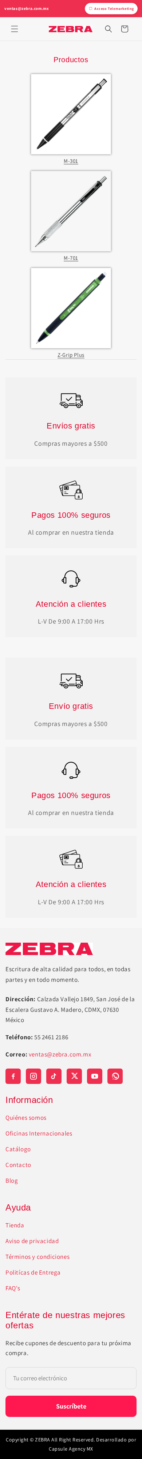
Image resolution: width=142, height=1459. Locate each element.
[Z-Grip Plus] (71, 308)
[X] (74, 1076)
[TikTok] (54, 1076)
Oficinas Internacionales (38, 1133)
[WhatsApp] (115, 1076)
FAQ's (12, 1288)
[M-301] (71, 114)
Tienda (14, 1225)
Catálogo (18, 1149)
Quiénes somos (26, 1118)
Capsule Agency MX (71, 1448)
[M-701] (71, 211)
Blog (11, 1180)
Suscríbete (71, 1406)
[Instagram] (33, 1076)
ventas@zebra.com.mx (26, 8)
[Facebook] (13, 1076)
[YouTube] (94, 1076)
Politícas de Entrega (33, 1272)
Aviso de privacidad (32, 1241)
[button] (15, 29)
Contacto (18, 1165)
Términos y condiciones (37, 1257)
